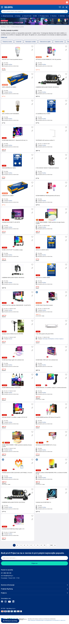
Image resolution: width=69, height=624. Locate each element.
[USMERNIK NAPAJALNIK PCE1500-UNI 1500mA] (17, 500)
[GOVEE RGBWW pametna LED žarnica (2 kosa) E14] (51, 415)
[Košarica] (66, 7)
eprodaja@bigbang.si (7, 575)
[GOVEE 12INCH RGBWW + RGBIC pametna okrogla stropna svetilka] (51, 220)
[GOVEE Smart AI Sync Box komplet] (51, 304)
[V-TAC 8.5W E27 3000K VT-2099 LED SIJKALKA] (51, 166)
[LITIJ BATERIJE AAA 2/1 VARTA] (51, 112)
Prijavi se (34, 563)
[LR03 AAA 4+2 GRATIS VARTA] (51, 276)
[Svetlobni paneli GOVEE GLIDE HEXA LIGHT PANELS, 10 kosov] (17, 472)
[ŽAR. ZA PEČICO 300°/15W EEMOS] (17, 112)
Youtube (9, 602)
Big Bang (10, 64)
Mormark (10, 338)
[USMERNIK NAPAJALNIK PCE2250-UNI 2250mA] (51, 85)
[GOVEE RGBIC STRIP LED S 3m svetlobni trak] (51, 358)
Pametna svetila (7, 41)
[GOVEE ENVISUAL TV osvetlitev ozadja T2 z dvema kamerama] (51, 387)
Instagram (6, 602)
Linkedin (13, 602)
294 (51, 545)
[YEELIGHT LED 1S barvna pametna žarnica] (17, 58)
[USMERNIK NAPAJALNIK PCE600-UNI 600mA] (17, 276)
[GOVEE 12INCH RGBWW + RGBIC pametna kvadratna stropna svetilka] (17, 443)
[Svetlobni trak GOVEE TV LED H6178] (17, 220)
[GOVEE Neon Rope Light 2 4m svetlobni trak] (17, 358)
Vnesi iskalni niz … (13, 11)
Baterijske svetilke (30, 41)
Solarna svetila (59, 41)
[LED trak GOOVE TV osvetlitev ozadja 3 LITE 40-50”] (17, 415)
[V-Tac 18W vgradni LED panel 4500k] (51, 331)
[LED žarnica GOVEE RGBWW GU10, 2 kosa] (51, 443)
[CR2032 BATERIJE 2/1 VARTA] (17, 166)
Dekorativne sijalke (45, 41)
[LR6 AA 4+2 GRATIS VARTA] (51, 248)
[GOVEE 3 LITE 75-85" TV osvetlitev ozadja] (17, 248)
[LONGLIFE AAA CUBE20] (17, 193)
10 (44, 545)
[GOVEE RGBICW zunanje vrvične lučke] (17, 387)
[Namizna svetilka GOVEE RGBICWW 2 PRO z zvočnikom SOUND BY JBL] (51, 472)
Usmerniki (18, 41)
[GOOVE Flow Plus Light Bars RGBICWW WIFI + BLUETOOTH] (17, 304)
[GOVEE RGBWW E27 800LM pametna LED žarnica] (51, 193)
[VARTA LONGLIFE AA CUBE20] (17, 85)
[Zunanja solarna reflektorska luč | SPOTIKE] (17, 331)
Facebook (2, 602)
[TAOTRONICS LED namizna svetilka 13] (51, 138)
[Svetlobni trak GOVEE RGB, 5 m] (51, 500)
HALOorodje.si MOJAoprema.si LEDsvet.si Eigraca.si (53, 338)
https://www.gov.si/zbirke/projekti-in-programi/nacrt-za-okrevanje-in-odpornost (46, 620)
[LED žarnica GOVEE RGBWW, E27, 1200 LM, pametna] (51, 58)
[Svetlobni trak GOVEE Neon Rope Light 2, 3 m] (17, 527)
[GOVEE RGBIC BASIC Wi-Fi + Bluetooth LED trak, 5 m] (17, 138)
